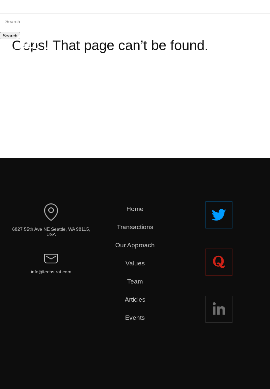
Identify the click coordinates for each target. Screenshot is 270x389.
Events (135, 317)
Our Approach (135, 245)
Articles (135, 299)
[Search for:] (135, 21)
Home (135, 208)
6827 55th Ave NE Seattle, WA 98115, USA (51, 231)
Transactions (135, 227)
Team (135, 281)
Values (135, 263)
